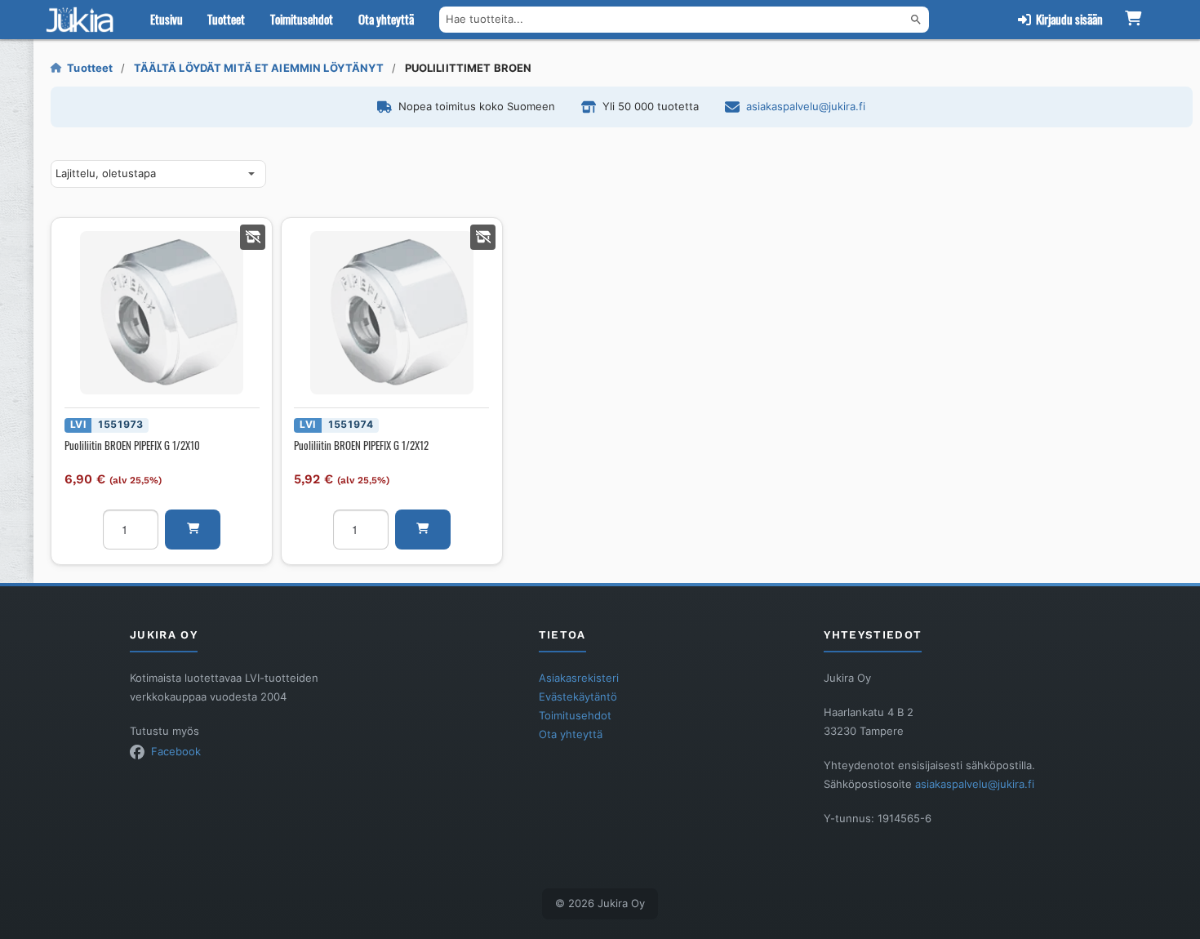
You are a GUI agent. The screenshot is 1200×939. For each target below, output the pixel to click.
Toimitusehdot (301, 19)
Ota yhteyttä (386, 19)
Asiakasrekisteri (579, 677)
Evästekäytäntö (578, 696)
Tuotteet (226, 19)
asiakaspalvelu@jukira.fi (805, 106)
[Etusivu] (83, 19)
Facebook (176, 751)
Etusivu (166, 19)
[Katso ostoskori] (1133, 19)
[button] (192, 530)
